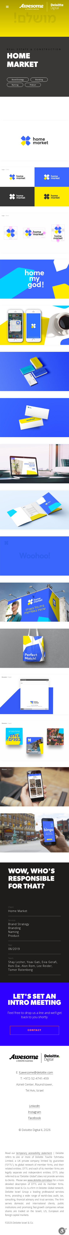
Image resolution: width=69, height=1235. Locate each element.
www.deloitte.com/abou (40, 1180)
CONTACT (34, 1030)
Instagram (34, 1112)
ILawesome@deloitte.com (36, 1072)
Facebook (34, 1118)
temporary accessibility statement (34, 1153)
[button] (7, 6)
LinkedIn (34, 1106)
